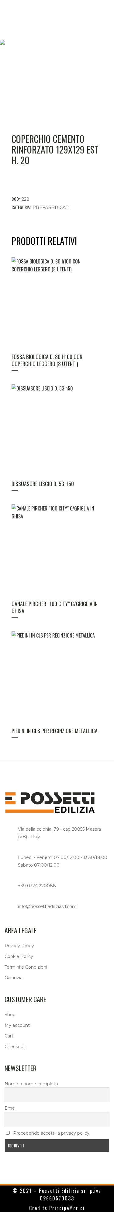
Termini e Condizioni (26, 967)
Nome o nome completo (31, 1084)
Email (10, 1108)
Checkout (15, 1046)
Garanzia (13, 978)
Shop (10, 1014)
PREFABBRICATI (51, 207)
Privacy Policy (19, 946)
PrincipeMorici (67, 1208)
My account (17, 1025)
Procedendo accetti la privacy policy (50, 1133)
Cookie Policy (19, 956)
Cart (9, 1036)
